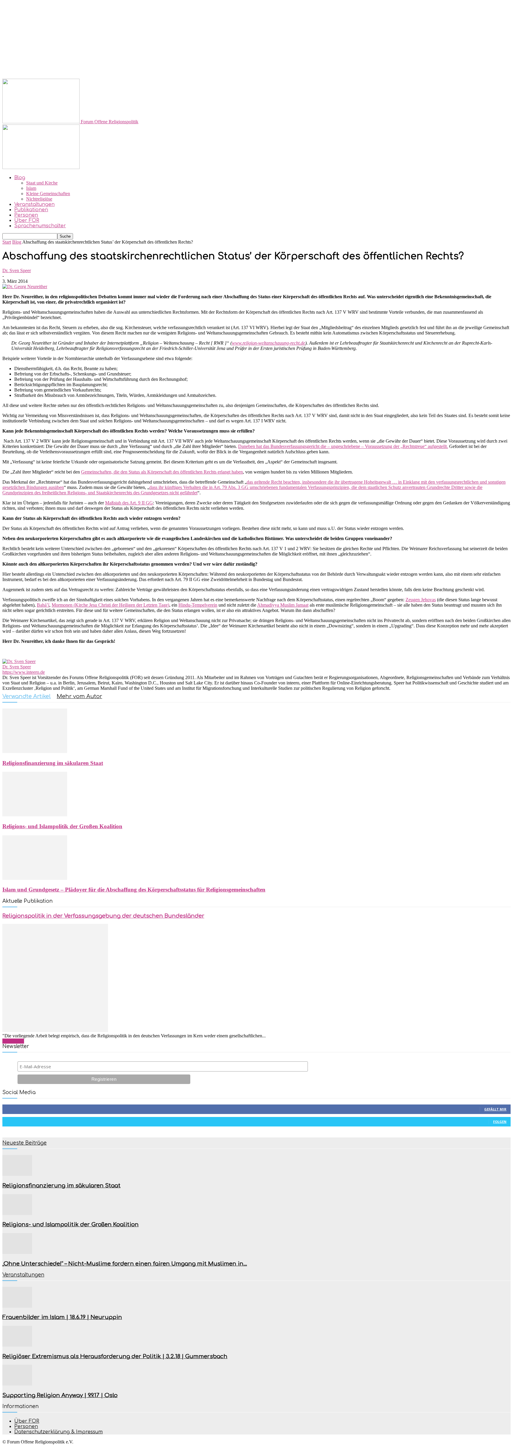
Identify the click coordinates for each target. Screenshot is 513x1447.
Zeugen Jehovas (421, 599)
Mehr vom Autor (79, 696)
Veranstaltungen (34, 204)
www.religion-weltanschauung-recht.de (268, 342)
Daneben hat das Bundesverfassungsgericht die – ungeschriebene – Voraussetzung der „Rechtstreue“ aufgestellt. (343, 446)
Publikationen (31, 209)
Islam (31, 188)
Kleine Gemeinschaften (48, 193)
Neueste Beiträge (24, 1143)
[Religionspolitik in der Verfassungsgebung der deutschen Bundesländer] (55, 1030)
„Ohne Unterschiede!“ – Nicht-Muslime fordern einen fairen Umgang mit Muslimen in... (124, 1264)
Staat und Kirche (42, 182)
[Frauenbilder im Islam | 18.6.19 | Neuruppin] (17, 1306)
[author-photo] (19, 661)
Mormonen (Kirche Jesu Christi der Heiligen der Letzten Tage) (110, 604)
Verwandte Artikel (26, 696)
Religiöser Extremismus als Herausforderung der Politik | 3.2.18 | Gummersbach (114, 1356)
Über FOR (26, 220)
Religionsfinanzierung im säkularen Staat (52, 763)
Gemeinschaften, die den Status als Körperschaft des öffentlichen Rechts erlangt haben (162, 471)
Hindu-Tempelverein (197, 604)
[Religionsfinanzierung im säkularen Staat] (34, 751)
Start (6, 241)
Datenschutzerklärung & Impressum (58, 1432)
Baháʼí (43, 604)
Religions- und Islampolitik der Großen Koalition (62, 826)
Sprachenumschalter (40, 225)
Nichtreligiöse (39, 198)
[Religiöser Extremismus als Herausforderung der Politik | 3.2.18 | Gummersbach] (17, 1344)
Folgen (499, 1121)
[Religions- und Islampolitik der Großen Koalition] (34, 814)
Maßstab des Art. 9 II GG (129, 502)
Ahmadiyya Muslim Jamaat (282, 604)
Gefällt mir (495, 1109)
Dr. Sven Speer (16, 270)
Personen (26, 215)
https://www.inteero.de (23, 672)
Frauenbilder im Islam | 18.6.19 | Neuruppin (62, 1317)
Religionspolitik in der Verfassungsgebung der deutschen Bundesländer (103, 916)
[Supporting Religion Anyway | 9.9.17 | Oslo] (17, 1383)
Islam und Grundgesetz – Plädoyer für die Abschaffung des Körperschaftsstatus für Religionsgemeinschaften (133, 889)
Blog (19, 177)
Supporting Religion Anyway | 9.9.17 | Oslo (60, 1395)
